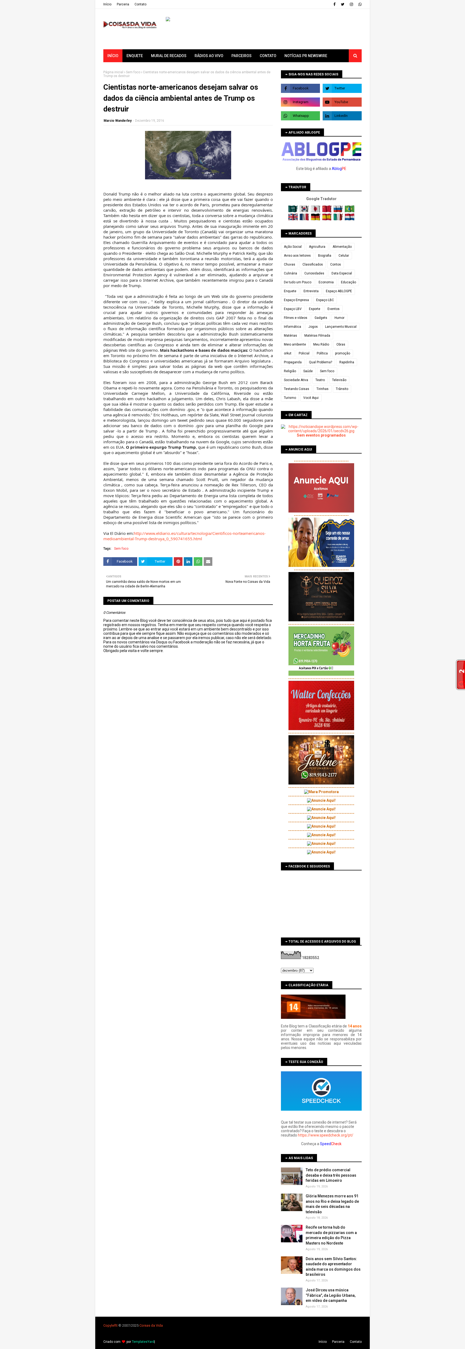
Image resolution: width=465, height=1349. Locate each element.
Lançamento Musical (341, 327)
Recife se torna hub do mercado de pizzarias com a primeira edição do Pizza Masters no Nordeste (331, 1235)
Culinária (290, 273)
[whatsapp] (359, 4)
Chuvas (289, 264)
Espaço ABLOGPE (339, 291)
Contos (335, 264)
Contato (140, 4)
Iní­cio (107, 4)
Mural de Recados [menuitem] (168, 56)
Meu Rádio (321, 344)
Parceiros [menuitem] (241, 56)
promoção (342, 353)
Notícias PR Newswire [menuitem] (305, 56)
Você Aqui (311, 398)
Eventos (333, 309)
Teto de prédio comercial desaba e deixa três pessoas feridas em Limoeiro (331, 1175)
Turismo (290, 398)
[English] (293, 219)
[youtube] (342, 102)
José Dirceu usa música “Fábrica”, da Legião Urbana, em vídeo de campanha (330, 1295)
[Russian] (338, 211)
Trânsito (342, 389)
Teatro (320, 380)
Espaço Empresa (296, 300)
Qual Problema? (320, 362)
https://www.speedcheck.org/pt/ (325, 1135)
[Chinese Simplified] (327, 211)
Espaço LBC (325, 300)
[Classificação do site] (313, 1017)
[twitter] (343, 4)
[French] (305, 219)
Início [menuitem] (112, 56)
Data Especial (342, 273)
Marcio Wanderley (118, 121)
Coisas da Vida (151, 1325)
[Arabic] (293, 211)
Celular (344, 255)
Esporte (314, 309)
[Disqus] (188, 843)
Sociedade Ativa (296, 380)
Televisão (339, 380)
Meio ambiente (295, 344)
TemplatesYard (143, 1342)
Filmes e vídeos (295, 318)
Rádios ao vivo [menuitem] (209, 56)
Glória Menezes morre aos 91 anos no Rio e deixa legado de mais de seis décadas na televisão (332, 1204)
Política (322, 353)
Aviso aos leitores (297, 255)
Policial (304, 353)
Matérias (290, 335)
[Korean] (305, 211)
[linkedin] (342, 115)
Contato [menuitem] (268, 56)
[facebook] (334, 4)
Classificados (312, 264)
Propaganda (293, 362)
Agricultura (317, 247)
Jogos (313, 327)
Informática (292, 327)
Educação (348, 282)
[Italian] (338, 219)
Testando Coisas (296, 389)
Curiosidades (314, 273)
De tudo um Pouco (297, 282)
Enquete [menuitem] (134, 56)
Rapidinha (346, 362)
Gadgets (321, 318)
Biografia (324, 255)
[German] (316, 219)
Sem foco (133, 72)
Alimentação (342, 247)
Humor (339, 318)
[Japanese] (316, 211)
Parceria (123, 4)
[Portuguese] (349, 211)
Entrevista (311, 291)
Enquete (290, 291)
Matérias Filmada (317, 335)
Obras (340, 344)
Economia (326, 282)
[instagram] (351, 4)
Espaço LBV (293, 309)
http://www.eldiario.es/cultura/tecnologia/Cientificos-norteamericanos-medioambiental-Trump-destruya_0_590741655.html (184, 536)
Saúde (308, 371)
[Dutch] (349, 219)
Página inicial (113, 72)
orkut (287, 353)
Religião (290, 371)
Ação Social (293, 247)
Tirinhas (322, 389)
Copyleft (110, 1325)
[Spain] (327, 219)
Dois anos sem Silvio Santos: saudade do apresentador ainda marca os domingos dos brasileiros (333, 1267)
